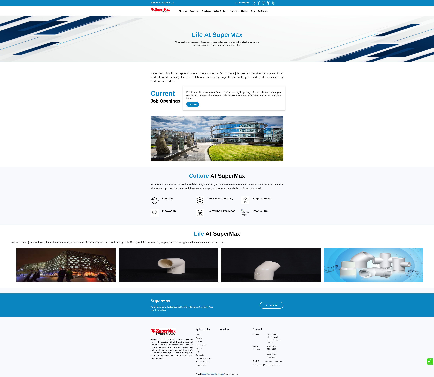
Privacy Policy (201, 365)
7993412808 (243, 3)
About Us (183, 11)
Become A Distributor (204, 358)
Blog (253, 11)
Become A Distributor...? (162, 3)
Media (244, 11)
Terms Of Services (203, 362)
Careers (233, 11)
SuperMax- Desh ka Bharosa (213, 374)
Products (194, 11)
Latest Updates (221, 11)
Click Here (193, 104)
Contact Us (263, 11)
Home (198, 335)
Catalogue (206, 11)
